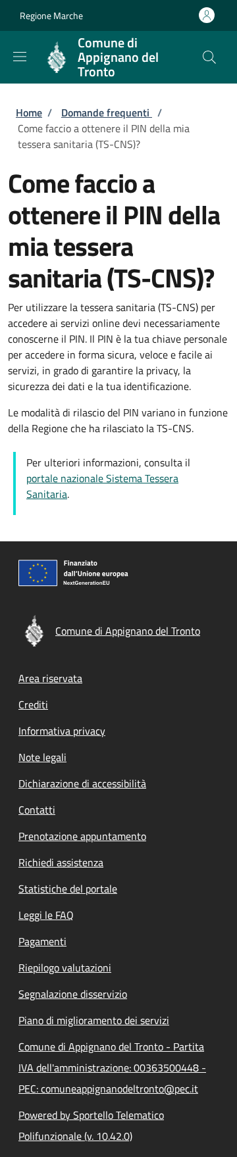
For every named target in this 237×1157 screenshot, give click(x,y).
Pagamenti (42, 941)
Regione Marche (51, 15)
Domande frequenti (106, 112)
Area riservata (50, 678)
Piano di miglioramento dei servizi (93, 1020)
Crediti (33, 704)
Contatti (36, 810)
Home (29, 112)
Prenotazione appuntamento (82, 836)
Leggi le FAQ (46, 915)
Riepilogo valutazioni (64, 967)
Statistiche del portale (67, 889)
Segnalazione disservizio (72, 994)
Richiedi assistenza (60, 862)
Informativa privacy (61, 731)
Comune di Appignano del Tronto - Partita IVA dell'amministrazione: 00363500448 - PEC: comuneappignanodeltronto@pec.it (112, 1067)
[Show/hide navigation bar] (20, 56)
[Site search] (209, 57)
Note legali (42, 757)
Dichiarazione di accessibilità (82, 783)
